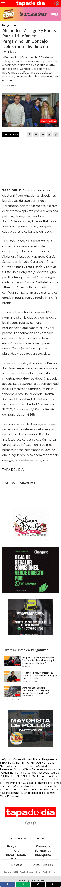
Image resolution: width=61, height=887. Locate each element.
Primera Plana (31, 759)
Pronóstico (15, 864)
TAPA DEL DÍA (13, 469)
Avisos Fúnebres (43, 864)
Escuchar (12, 134)
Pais (15, 850)
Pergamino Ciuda (10, 769)
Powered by (30, 880)
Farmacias (43, 850)
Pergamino (26, 483)
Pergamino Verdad (36, 766)
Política (9, 483)
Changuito (43, 855)
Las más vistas (43, 838)
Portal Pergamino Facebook (32, 772)
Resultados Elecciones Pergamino (30, 789)
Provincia (43, 846)
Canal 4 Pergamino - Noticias (34, 779)
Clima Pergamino (10, 796)
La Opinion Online (10, 759)
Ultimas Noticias (18, 838)
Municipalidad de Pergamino (38, 792)
